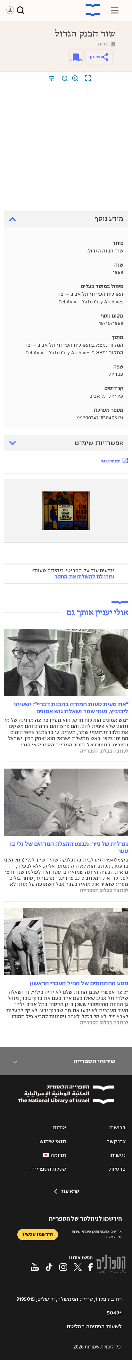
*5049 (114, 1313)
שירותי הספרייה (94, 1061)
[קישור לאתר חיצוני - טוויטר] (78, 1267)
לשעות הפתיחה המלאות (94, 1327)
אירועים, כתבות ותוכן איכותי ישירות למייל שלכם (97, 1234)
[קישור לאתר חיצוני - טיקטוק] (49, 1267)
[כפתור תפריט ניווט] (115, 10)
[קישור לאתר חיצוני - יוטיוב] (35, 1267)
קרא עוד (70, 1191)
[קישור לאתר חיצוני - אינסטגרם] (63, 1267)
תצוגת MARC (110, 461)
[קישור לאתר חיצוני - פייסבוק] (90, 1267)
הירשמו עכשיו (37, 1234)
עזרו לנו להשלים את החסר (84, 576)
